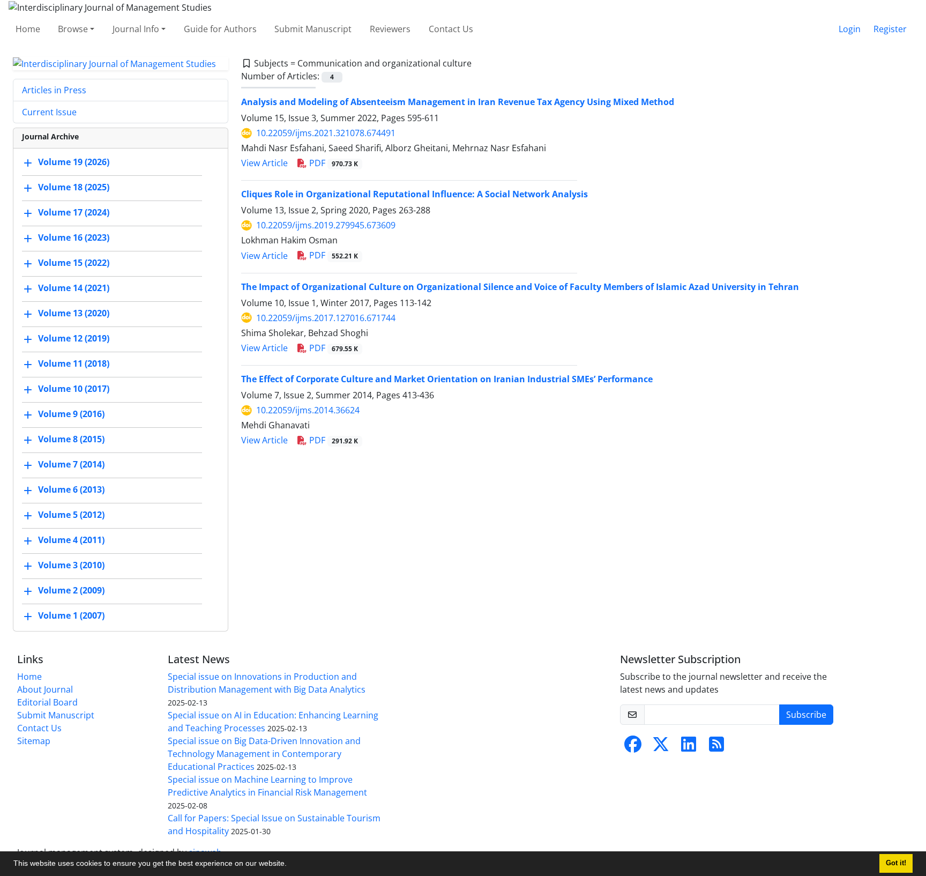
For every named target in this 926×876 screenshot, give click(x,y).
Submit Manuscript (313, 29)
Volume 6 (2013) (71, 490)
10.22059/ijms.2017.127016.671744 (325, 318)
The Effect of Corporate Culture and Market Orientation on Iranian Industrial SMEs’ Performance (447, 379)
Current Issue (49, 112)
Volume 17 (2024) (73, 213)
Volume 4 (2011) (71, 540)
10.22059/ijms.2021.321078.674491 (325, 133)
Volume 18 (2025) (73, 188)
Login (850, 29)
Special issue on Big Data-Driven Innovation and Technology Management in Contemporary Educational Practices (264, 754)
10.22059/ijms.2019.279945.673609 (325, 225)
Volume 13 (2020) (73, 314)
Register (890, 29)
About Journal (45, 689)
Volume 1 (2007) (71, 616)
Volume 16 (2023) (73, 238)
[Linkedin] (688, 747)
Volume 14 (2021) (73, 288)
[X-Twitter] (661, 747)
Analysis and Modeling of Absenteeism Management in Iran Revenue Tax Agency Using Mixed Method (457, 102)
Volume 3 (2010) (71, 565)
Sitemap (33, 741)
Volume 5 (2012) (71, 515)
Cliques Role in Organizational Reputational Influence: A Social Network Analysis (414, 194)
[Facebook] (633, 747)
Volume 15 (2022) (73, 263)
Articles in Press (54, 90)
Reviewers (390, 29)
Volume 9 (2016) (71, 414)
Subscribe (806, 715)
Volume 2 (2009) (71, 591)
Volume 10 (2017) (73, 389)
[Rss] (716, 747)
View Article (264, 163)
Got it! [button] (896, 863)
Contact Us (451, 29)
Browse (73, 29)
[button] (290, 864)
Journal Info (136, 29)
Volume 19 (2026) (73, 162)
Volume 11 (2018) (73, 364)
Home (28, 29)
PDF (332, 163)
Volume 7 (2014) (71, 465)
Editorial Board (47, 702)
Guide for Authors (220, 29)
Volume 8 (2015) (71, 440)
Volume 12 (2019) (73, 339)
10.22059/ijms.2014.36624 (308, 410)
